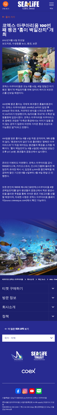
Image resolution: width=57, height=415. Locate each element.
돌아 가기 (10, 17)
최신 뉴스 (41, 279)
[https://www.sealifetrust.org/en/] (39, 356)
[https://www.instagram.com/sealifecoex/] (25, 391)
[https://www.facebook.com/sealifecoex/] (18, 391)
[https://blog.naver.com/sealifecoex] (39, 391)
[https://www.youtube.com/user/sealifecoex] (32, 391)
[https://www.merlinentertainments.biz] (17, 356)
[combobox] (28, 338)
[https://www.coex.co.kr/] (28, 371)
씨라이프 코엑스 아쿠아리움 (12, 279)
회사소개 (30, 279)
